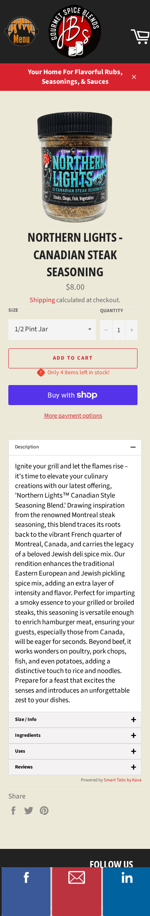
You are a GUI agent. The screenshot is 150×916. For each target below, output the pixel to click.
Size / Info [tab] (75, 719)
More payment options (73, 416)
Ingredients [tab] (75, 735)
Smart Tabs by (118, 780)
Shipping (42, 300)
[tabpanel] (75, 583)
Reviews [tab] (75, 767)
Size (13, 310)
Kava (137, 780)
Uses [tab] (75, 751)
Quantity (111, 311)
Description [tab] (75, 447)
